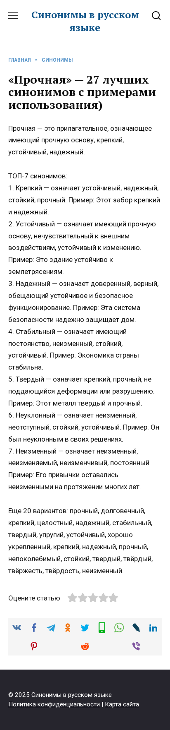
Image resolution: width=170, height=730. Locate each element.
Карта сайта (122, 704)
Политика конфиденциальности (54, 704)
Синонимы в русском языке (85, 21)
